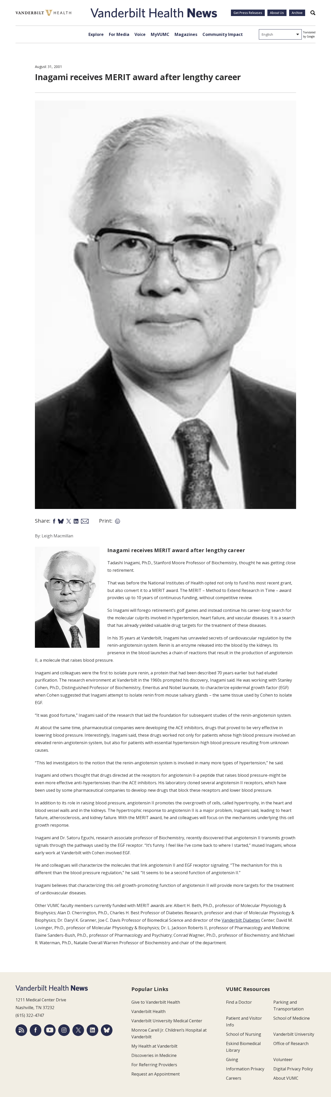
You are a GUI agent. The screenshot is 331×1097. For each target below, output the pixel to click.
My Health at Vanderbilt (154, 1046)
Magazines (186, 34)
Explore (96, 34)
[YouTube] (50, 1030)
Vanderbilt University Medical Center (166, 1021)
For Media (119, 34)
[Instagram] (64, 1030)
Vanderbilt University (293, 1034)
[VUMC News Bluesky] (106, 1030)
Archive (297, 13)
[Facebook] (35, 1030)
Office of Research (291, 1043)
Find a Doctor (239, 1002)
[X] (78, 1030)
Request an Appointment (155, 1074)
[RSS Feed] (21, 1030)
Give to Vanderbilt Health (155, 1002)
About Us (277, 13)
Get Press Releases (248, 13)
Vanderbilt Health (148, 1011)
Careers (233, 1078)
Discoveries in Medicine (154, 1055)
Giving (232, 1059)
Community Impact (222, 34)
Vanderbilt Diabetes (241, 920)
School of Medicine (291, 1018)
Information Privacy (245, 1069)
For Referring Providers (154, 1065)
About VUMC (285, 1078)
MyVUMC (160, 34)
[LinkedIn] (92, 1030)
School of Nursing (243, 1034)
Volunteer (283, 1059)
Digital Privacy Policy (293, 1069)
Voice (140, 34)
